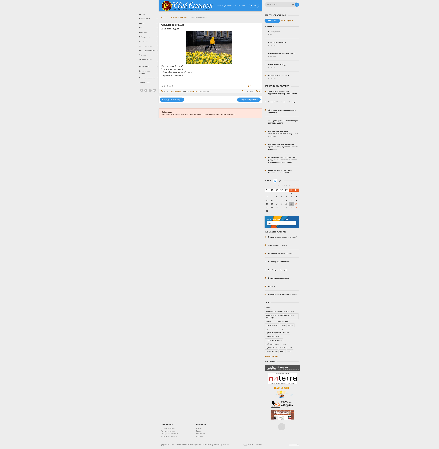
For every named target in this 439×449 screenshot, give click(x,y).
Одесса (268, 321)
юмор (289, 351)
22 (291, 204)
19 (277, 204)
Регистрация (200, 434)
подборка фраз (271, 348)
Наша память (148, 66)
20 (281, 204)
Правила (241, 6)
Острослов (148, 41)
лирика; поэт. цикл (272, 336)
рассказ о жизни (272, 351)
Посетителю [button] (201, 424)
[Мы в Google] (154, 90)
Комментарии (144, 82)
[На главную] (163, 17)
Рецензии (148, 55)
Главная (199, 428)
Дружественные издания (148, 72)
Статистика (200, 436)
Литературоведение (148, 50)
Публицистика (148, 37)
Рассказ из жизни (272, 325)
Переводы (148, 32)
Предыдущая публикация (171, 99)
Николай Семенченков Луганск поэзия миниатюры (280, 316)
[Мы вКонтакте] (141, 90)
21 (286, 204)
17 (267, 204)
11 (272, 200)
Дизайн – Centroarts (255, 445)
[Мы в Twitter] (145, 90)
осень (284, 344)
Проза (148, 28)
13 (281, 200)
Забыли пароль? (286, 20)
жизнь (283, 325)
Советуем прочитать (148, 78)
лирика (290, 325)
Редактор (193, 91)
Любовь (268, 308)
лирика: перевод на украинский (277, 329)
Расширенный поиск (168, 428)
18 (272, 204)
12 (277, 200)
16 (296, 200)
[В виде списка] (280, 181)
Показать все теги (271, 356)
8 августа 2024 (204, 91)
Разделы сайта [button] (167, 424)
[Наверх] (281, 426)
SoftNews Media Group (183, 445)
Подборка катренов (281, 321)
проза (290, 348)
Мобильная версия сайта (169, 436)
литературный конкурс (274, 340)
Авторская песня (148, 46)
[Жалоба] (243, 91)
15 (291, 200)
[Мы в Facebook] (150, 90)
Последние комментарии (169, 434)
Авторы (142, 14)
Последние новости (168, 431)
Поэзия (148, 23)
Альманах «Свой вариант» (148, 61)
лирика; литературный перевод (277, 333)
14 (286, 200)
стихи (282, 351)
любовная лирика (272, 344)
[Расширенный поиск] (293, 5)
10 (267, 200)
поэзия (282, 348)
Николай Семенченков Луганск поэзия (280, 311)
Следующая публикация (249, 99)
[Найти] (297, 5)
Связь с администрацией (226, 6)
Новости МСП (148, 19)
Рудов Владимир (175, 91)
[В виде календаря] (275, 181)
